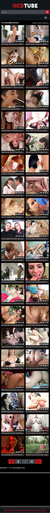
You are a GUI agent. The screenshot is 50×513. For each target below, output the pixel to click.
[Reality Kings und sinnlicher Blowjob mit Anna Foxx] (12, 401)
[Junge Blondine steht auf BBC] (12, 99)
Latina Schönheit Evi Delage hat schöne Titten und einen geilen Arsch (22, 347)
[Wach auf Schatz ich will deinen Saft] (12, 293)
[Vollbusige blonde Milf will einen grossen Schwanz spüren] (37, 293)
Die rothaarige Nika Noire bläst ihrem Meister (15, 455)
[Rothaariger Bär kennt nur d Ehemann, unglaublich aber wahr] (12, 34)
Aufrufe (40, 23)
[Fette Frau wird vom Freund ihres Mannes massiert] (12, 142)
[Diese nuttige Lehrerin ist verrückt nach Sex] (12, 185)
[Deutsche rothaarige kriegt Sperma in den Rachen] (12, 163)
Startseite (3, 467)
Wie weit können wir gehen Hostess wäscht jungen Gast (18, 66)
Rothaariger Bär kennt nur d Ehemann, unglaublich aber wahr (20, 44)
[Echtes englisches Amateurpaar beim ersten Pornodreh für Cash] (12, 228)
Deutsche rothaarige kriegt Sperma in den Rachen (16, 174)
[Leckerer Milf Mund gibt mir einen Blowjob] (37, 163)
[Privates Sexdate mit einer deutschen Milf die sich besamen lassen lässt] (37, 99)
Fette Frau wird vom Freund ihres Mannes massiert (17, 152)
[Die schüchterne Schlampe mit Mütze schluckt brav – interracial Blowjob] (37, 77)
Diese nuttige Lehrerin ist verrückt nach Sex (14, 195)
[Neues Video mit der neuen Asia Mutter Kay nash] (37, 379)
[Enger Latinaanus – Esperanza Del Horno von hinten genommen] (12, 77)
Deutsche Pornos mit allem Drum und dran (14, 282)
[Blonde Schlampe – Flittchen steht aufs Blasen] (37, 55)
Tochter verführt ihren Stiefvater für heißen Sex (16, 217)
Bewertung (45, 23)
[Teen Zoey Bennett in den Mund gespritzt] (37, 336)
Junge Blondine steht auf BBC (10, 109)
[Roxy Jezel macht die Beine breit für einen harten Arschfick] (37, 401)
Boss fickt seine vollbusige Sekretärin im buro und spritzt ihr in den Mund (24, 325)
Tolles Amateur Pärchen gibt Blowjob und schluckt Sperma (19, 433)
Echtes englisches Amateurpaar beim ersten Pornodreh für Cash (21, 239)
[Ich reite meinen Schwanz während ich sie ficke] (37, 423)
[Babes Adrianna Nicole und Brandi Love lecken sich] (12, 379)
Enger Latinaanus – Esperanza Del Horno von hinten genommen (21, 87)
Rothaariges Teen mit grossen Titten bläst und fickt (17, 368)
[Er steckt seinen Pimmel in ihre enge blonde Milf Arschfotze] (37, 315)
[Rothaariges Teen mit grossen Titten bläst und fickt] (12, 358)
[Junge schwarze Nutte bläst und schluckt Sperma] (12, 120)
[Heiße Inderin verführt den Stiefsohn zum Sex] (37, 120)
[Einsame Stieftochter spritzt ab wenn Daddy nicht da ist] (37, 228)
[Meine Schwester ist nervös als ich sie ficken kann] (37, 250)
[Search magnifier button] (47, 12)
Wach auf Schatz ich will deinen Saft (12, 303)
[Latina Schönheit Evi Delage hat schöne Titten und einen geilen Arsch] (12, 336)
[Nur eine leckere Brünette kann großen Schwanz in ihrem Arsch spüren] (37, 185)
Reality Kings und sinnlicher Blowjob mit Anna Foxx (17, 411)
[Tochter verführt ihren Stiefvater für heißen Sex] (12, 207)
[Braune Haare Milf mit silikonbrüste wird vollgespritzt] (37, 142)
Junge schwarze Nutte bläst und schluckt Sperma (16, 130)
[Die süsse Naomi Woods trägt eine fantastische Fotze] (37, 271)
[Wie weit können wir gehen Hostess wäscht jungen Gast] (12, 55)
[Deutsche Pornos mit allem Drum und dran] (12, 271)
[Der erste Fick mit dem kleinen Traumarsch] (37, 358)
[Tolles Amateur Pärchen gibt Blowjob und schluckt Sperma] (12, 423)
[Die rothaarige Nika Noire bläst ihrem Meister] (12, 444)
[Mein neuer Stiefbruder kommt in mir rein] (37, 207)
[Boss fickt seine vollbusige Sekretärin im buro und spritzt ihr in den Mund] (12, 315)
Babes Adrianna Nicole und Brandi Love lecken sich (17, 390)
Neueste (35, 23)
